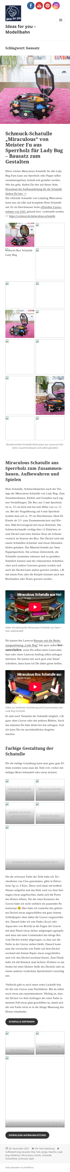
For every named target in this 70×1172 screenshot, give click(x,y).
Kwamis (53, 1151)
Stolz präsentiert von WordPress (19, 1167)
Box (33, 1151)
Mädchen (15, 1155)
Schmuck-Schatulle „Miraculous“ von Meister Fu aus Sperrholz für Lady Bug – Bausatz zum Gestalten (34, 147)
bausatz (26, 1151)
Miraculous (27, 1155)
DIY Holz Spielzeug (45, 1148)
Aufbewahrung (13, 1151)
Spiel (31, 1158)
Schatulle (47, 1155)
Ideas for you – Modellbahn (20, 29)
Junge (44, 1151)
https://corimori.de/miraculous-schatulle (32, 216)
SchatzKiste (11, 1158)
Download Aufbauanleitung (27, 1135)
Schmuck (23, 1158)
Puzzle (37, 1155)
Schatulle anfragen (22, 1021)
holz (38, 1151)
